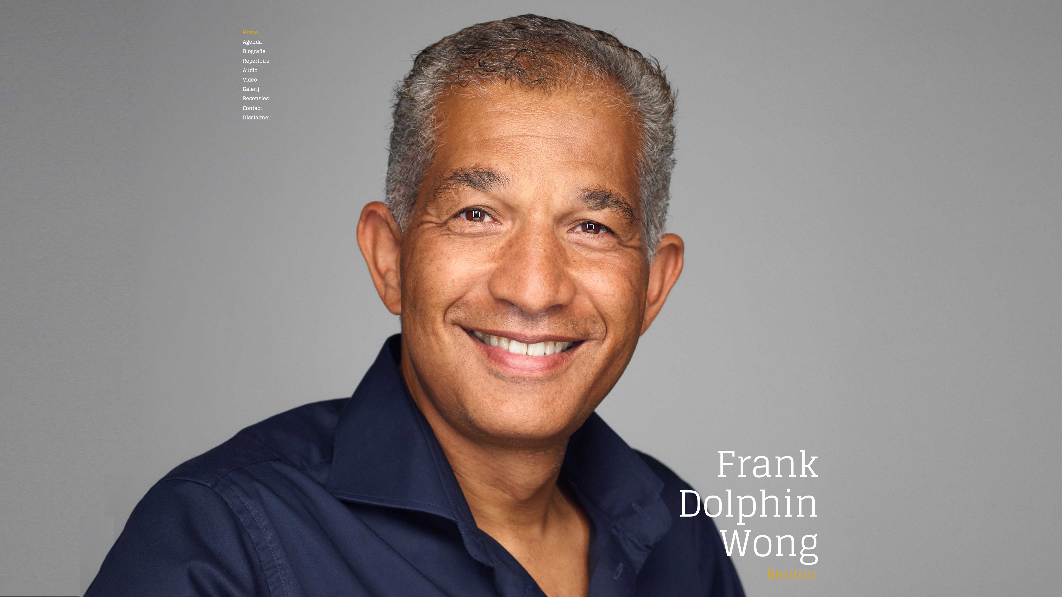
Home (250, 32)
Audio (250, 70)
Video (250, 79)
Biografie (254, 51)
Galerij (251, 89)
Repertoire (256, 60)
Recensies (256, 98)
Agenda (252, 41)
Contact (252, 108)
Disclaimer (256, 117)
